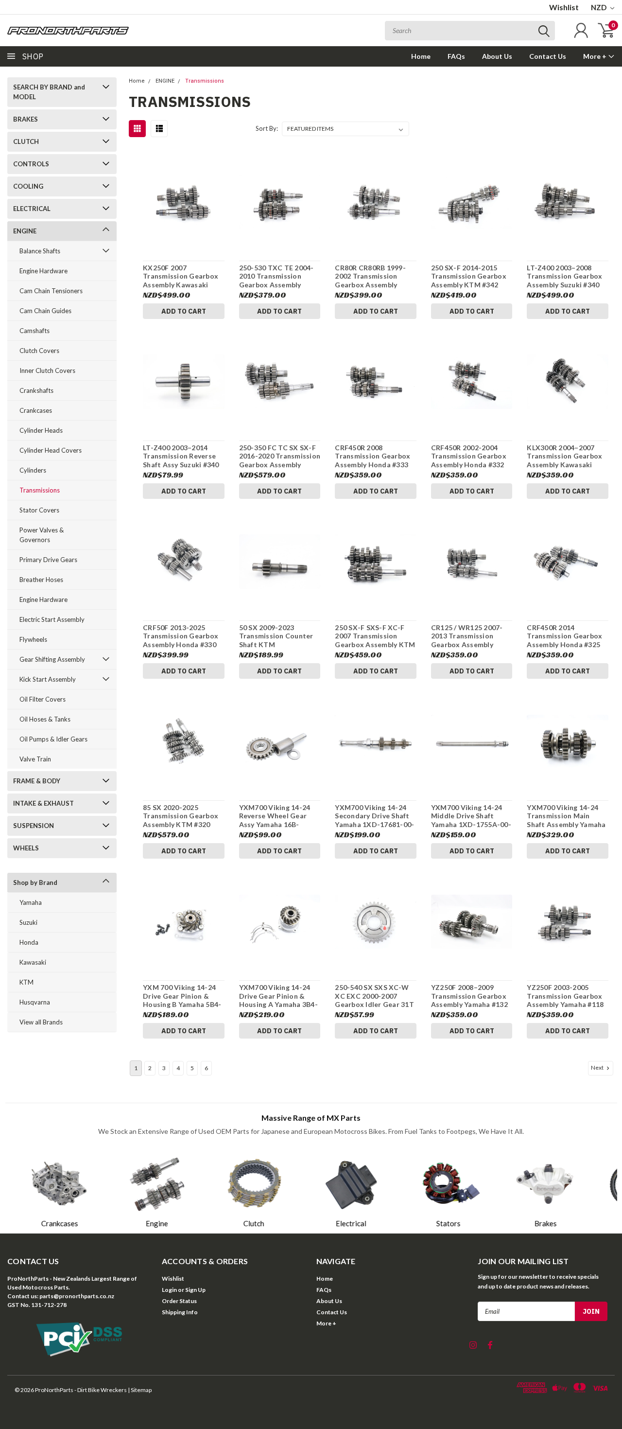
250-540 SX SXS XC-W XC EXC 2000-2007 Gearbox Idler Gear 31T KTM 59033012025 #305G (374, 996)
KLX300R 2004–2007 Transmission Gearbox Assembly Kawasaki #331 (564, 456)
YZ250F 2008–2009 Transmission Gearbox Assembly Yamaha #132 (469, 995)
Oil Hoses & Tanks (44, 719)
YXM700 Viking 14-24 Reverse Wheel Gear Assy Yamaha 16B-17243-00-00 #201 (275, 816)
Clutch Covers (39, 350)
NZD (599, 7)
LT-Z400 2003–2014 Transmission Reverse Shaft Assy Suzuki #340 (181, 456)
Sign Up (195, 1289)
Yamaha (30, 902)
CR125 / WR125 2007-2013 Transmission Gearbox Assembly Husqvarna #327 (467, 636)
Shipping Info (180, 1312)
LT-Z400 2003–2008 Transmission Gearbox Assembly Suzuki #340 (564, 276)
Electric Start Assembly (52, 619)
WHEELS (26, 848)
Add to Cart (183, 311)
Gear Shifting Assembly (52, 659)
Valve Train (35, 759)
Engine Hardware (43, 271)
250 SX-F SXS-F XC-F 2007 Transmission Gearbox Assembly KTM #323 (375, 636)
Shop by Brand (35, 882)
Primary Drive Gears (48, 560)
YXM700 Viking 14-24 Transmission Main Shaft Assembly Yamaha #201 (566, 816)
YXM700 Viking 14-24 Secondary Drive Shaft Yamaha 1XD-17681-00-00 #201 (374, 816)
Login (169, 1289)
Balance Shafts (39, 251)
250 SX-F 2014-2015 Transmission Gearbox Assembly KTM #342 (468, 276)
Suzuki (28, 922)
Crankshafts (36, 390)
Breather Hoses (41, 579)
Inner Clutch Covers (47, 370)
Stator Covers (39, 510)
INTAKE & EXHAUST (43, 803)
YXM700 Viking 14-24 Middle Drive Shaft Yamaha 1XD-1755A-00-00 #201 (471, 816)
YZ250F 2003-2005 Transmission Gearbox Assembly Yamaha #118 (565, 995)
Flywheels (33, 639)
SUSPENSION (33, 825)
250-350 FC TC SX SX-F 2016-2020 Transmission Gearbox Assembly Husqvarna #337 (280, 456)
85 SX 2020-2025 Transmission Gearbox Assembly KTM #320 (180, 816)
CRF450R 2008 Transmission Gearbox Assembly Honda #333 (372, 456)
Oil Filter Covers (42, 699)
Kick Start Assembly (47, 679)
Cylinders (32, 470)
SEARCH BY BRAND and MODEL (49, 92)
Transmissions (39, 490)
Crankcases (35, 410)
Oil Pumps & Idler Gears (53, 739)
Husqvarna (34, 1002)
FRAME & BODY (36, 781)
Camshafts (34, 331)
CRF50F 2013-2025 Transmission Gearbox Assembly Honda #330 (180, 636)
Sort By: (267, 128)
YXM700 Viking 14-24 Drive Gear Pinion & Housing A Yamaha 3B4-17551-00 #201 (278, 996)
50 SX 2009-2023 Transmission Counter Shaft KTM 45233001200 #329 (276, 636)
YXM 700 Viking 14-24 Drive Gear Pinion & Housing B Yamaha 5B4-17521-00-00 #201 (182, 996)
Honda (28, 942)
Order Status (179, 1301)
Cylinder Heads (41, 430)
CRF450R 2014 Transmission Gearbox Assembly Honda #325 (564, 636)
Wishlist (564, 7)
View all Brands (41, 1022)
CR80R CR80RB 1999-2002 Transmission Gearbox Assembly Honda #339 (370, 276)
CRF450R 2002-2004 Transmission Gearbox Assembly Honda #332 (468, 456)
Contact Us (547, 56)
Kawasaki (32, 962)
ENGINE (24, 231)
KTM (26, 982)
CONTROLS (31, 164)
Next (598, 1067)
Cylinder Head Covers (50, 450)
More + (595, 56)
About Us (497, 56)
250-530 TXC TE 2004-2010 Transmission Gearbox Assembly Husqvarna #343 (276, 276)
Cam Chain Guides (45, 311)
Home (421, 56)
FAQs (456, 56)
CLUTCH (26, 141)
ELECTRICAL (32, 208)
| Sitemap (140, 1390)
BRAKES (25, 119)
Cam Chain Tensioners (51, 291)
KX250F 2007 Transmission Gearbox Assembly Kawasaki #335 (180, 276)
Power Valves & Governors (41, 535)
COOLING (28, 186)
